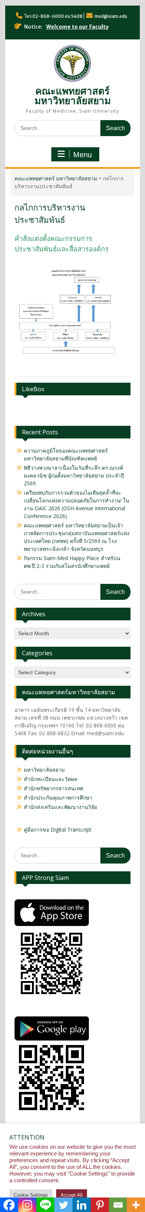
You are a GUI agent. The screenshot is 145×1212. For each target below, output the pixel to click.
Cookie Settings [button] (31, 1195)
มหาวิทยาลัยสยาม (44, 769)
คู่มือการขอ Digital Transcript (57, 829)
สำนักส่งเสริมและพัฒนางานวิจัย (60, 806)
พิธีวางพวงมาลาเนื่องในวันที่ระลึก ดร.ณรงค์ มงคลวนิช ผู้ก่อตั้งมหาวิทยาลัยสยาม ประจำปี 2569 (74, 475)
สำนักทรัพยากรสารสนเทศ (53, 788)
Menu (82, 155)
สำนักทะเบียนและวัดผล (50, 778)
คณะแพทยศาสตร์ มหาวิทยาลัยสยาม (73, 96)
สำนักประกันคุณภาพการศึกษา (58, 797)
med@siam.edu (110, 16)
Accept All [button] (72, 1195)
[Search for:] (72, 127)
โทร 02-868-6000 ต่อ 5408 (53, 16)
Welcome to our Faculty (77, 26)
